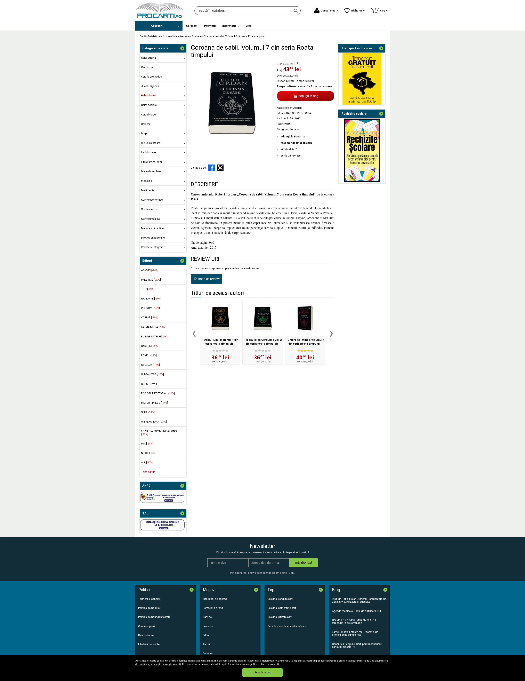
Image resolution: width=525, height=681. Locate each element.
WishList (356, 10)
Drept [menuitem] (144, 133)
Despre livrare (146, 635)
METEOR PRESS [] (154, 402)
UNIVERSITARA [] (154, 421)
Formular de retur (213, 607)
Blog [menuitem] (248, 25)
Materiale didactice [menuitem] (152, 228)
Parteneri (208, 653)
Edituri (206, 635)
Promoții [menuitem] (210, 25)
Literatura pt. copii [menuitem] (151, 161)
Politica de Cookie (367, 660)
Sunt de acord (262, 672)
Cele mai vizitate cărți (279, 616)
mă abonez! (303, 562)
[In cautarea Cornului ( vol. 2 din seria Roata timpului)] (263, 318)
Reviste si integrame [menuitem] (153, 247)
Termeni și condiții (149, 598)
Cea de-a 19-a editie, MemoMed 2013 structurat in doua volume (354, 621)
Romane (294, 129)
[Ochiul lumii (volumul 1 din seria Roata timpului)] (220, 318)
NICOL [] (148, 453)
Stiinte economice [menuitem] (152, 199)
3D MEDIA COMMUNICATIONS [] (159, 432)
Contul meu (328, 10)
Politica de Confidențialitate (154, 616)
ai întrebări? (289, 149)
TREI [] (147, 289)
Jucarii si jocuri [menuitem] (150, 86)
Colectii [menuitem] (145, 124)
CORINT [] (149, 317)
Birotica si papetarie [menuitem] (153, 237)
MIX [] (147, 443)
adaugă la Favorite (293, 136)
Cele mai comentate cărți (282, 607)
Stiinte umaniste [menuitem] (150, 218)
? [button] (297, 63)
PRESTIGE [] (151, 279)
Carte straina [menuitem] (148, 57)
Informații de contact (215, 598)
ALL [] (147, 462)
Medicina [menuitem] (146, 180)
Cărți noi (207, 616)
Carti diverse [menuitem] (148, 114)
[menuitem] (159, 26)
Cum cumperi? (146, 626)
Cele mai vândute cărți (280, 598)
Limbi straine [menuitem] (148, 152)
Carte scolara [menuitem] (149, 104)
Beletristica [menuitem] (148, 95)
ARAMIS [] (149, 270)
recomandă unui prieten (296, 142)
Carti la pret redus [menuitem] (151, 76)
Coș (380, 10)
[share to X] (220, 168)
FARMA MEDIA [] (153, 327)
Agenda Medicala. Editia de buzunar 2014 (356, 610)
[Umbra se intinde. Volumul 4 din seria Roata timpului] (305, 318)
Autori (206, 644)
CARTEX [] (149, 345)
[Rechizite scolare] (362, 181)
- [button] (182, 48)
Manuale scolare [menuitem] (151, 171)
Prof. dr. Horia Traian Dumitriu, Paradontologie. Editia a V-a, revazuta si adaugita (359, 600)
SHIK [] (148, 412)
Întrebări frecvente (149, 644)
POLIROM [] (150, 308)
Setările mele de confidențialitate (286, 626)
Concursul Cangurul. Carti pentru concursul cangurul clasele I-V (357, 645)
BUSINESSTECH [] (154, 336)
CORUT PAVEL (149, 383)
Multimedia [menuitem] (147, 190)
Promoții (208, 626)
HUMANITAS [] (152, 374)
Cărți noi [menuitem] (191, 25)
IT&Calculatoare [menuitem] (150, 142)
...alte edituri (148, 471)
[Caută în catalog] (296, 10)
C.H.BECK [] (150, 364)
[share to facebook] (211, 168)
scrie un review (290, 155)
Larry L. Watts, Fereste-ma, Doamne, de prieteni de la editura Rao (355, 633)
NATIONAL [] (151, 298)
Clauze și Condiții (171, 664)
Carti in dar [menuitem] (147, 67)
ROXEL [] (149, 355)
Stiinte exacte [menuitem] (149, 209)
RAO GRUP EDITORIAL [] (158, 393)
